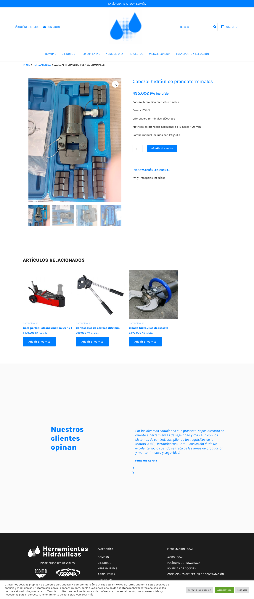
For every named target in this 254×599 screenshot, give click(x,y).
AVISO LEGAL (175, 557)
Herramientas (42, 64)
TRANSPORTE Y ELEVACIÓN (192, 53)
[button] (115, 84)
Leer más (87, 594)
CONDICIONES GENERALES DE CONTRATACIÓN (195, 574)
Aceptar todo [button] (224, 589)
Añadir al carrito (162, 148)
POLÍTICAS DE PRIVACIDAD (183, 562)
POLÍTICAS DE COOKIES (181, 568)
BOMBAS (50, 53)
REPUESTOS (136, 53)
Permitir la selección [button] (199, 589)
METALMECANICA (159, 53)
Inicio (26, 64)
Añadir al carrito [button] (39, 341)
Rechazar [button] (242, 589)
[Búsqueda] (215, 27)
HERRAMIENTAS (90, 53)
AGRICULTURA (114, 53)
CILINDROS (68, 53)
